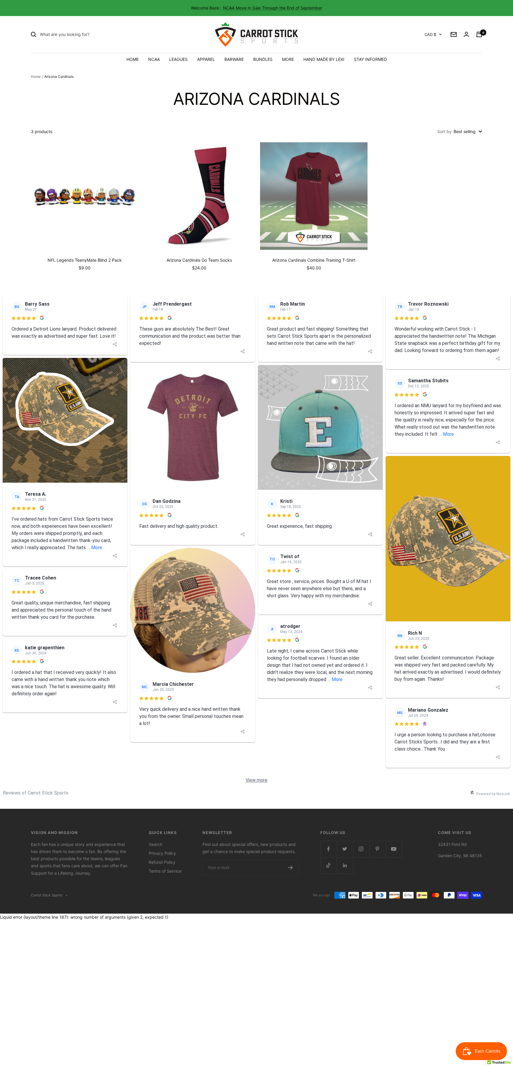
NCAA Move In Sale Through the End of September (272, 7)
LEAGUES (178, 59)
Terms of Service (165, 871)
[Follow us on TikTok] (328, 865)
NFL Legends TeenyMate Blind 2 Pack (85, 260)
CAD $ (430, 34)
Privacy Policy (162, 853)
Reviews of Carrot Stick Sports (35, 793)
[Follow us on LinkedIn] (345, 865)
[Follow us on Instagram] (361, 849)
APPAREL (206, 59)
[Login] (466, 34)
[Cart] (479, 34)
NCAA (154, 59)
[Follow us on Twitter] (345, 849)
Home (36, 76)
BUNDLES (263, 59)
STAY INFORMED (370, 59)
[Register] (290, 868)
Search (155, 844)
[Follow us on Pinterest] (377, 849)
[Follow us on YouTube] (394, 849)
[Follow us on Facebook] (328, 849)
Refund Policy (162, 862)
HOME (132, 59)
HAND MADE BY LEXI (323, 59)
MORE (288, 59)
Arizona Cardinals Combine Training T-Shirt (313, 260)
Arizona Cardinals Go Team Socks (199, 260)
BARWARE (234, 59)
